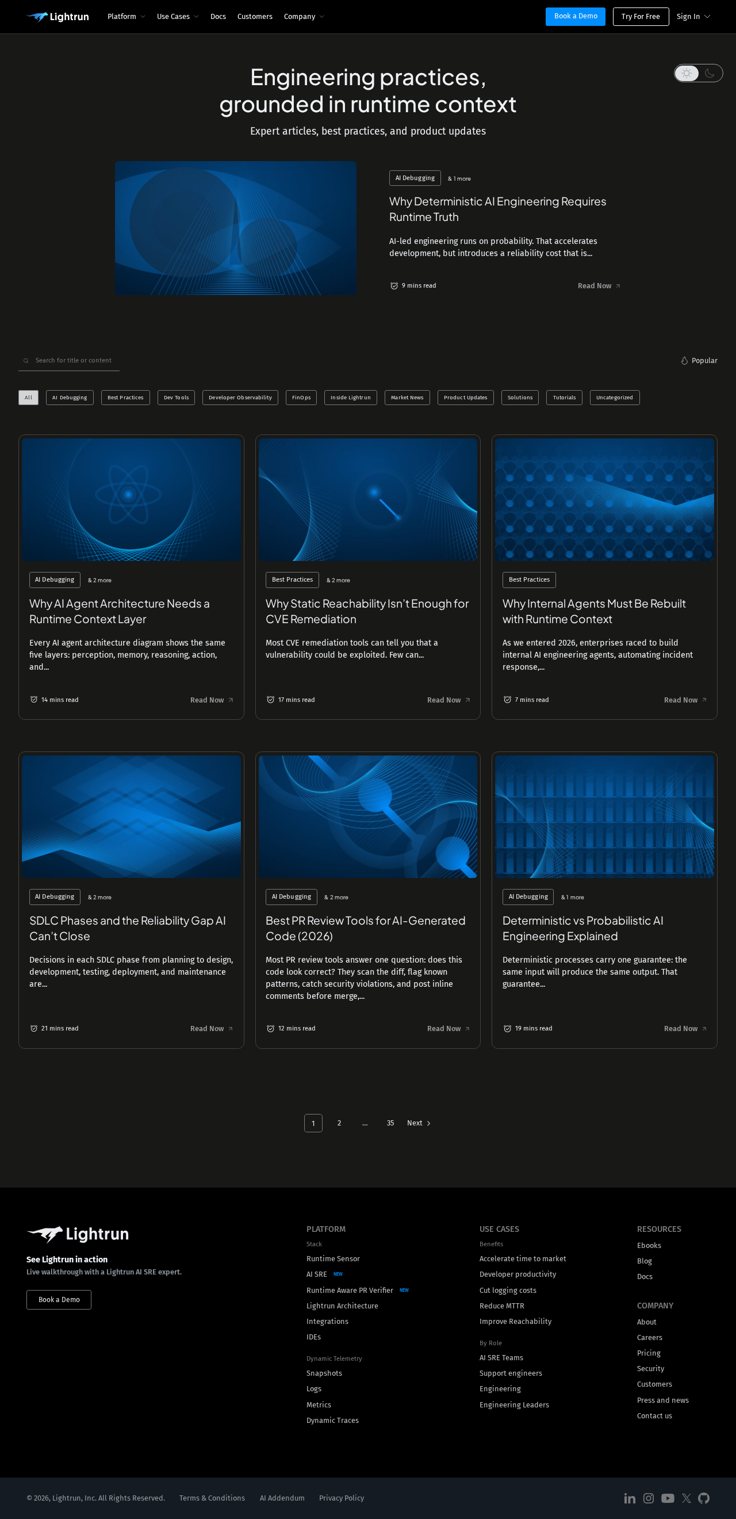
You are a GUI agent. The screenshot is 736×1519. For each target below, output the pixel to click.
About (647, 1322)
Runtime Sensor (333, 1258)
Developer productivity (518, 1274)
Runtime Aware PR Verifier (349, 1290)
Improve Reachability (515, 1321)
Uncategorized (614, 397)
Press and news (663, 1400)
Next (415, 1123)
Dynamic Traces (332, 1420)
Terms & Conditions (212, 1498)
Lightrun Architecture (342, 1306)
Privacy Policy (341, 1498)
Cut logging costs (508, 1290)
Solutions (520, 397)
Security (650, 1368)
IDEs (313, 1337)
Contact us (654, 1415)
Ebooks (649, 1245)
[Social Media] (630, 1498)
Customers (255, 16)
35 (390, 1123)
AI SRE (316, 1274)
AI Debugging (69, 397)
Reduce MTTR (502, 1306)
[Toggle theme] (698, 73)
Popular (705, 360)
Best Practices (125, 397)
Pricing (649, 1353)
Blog (644, 1261)
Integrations (327, 1321)
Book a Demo (575, 16)
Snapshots (324, 1373)
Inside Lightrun (350, 397)
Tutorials (564, 397)
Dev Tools (176, 397)
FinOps (301, 397)
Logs (313, 1388)
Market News (407, 397)
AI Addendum (282, 1498)
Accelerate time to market (523, 1258)
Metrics (318, 1404)
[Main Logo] (57, 18)
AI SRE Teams (501, 1357)
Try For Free (641, 16)
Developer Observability (240, 397)
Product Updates (465, 397)
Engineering (500, 1388)
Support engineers (511, 1373)
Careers (649, 1337)
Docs (218, 16)
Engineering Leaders (514, 1404)
